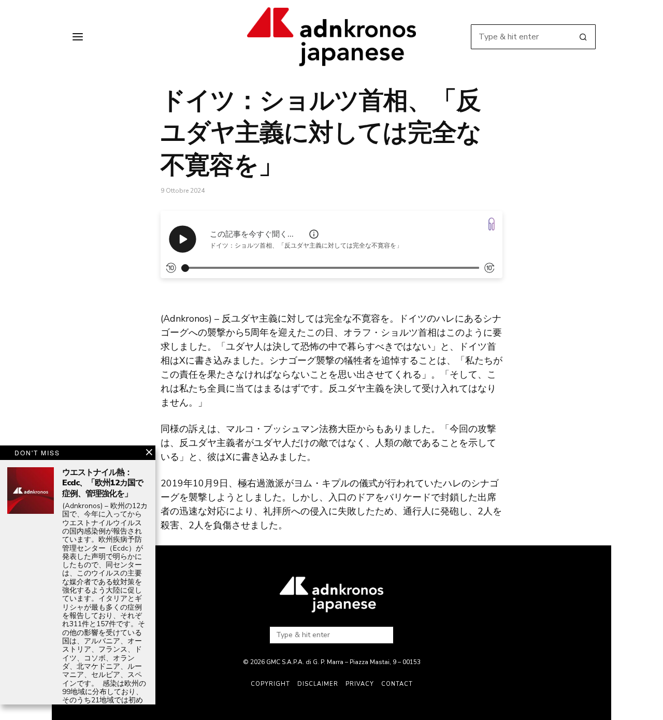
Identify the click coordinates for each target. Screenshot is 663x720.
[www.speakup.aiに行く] (491, 224)
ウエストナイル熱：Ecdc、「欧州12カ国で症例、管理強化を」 (102, 483)
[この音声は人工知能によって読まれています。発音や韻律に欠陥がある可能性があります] (314, 234)
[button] (583, 36)
